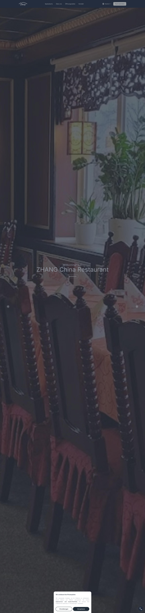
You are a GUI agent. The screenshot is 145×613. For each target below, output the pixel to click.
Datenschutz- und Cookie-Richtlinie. (66, 601)
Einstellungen (63, 609)
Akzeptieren (81, 609)
